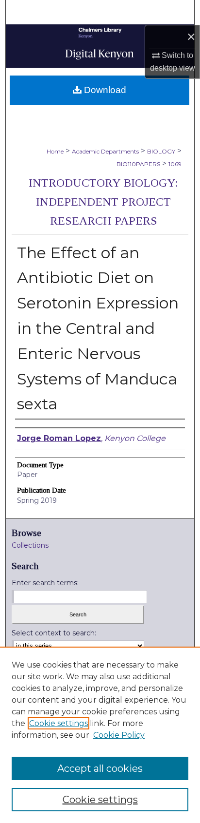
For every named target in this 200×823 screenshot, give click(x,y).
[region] (100, 735)
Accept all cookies (100, 768)
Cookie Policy (119, 735)
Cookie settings (58, 723)
